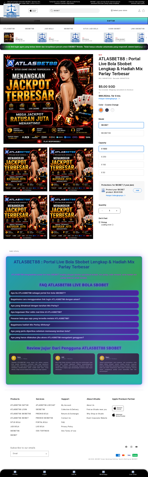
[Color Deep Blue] (107, 110)
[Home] (11, 10)
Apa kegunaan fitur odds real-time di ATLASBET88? (36, 312)
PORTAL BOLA (42, 422)
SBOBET (104, 125)
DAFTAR (111, 21)
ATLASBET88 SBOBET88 (20, 414)
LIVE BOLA (40, 426)
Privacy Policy (67, 426)
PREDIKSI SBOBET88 (44, 418)
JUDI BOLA (49, 29)
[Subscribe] (46, 454)
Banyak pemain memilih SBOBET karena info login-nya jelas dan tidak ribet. (23, 2)
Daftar (74, 474)
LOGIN (37, 21)
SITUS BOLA (15, 422)
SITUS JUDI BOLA (90, 29)
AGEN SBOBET (114, 29)
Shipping (112, 90)
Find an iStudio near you (97, 409)
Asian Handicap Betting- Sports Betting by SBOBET (119, 459)
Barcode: (116, 78)
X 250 (103, 157)
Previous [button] (4, 2)
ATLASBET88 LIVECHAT (45, 405)
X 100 (103, 165)
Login (44, 474)
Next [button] (143, 2)
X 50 (103, 172)
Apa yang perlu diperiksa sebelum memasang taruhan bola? (40, 331)
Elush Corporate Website (97, 418)
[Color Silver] (112, 110)
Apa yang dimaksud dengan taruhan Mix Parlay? (35, 306)
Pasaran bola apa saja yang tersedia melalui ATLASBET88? (40, 318)
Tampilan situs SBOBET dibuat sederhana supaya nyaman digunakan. (64, 2)
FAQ (63, 422)
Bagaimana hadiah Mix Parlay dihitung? (30, 325)
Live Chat (133, 474)
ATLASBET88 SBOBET (19, 418)
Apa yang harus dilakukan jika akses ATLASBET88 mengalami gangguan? (47, 337)
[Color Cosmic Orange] (101, 110)
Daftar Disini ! (35, 3)
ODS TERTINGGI (42, 431)
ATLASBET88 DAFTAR (19, 405)
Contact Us (66, 418)
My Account (66, 405)
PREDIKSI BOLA (42, 414)
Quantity (102, 205)
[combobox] (74, 10)
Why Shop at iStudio (95, 414)
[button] (9, 29)
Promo (15, 474)
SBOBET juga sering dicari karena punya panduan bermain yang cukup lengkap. (105, 2)
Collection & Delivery (70, 409)
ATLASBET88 (9, 29)
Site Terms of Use (68, 431)
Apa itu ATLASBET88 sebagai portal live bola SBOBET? (38, 293)
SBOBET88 (29, 29)
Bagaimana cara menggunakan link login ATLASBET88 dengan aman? (45, 299)
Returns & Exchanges (70, 414)
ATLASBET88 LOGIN (18, 409)
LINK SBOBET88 (138, 29)
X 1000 (104, 149)
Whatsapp (103, 474)
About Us (90, 405)
